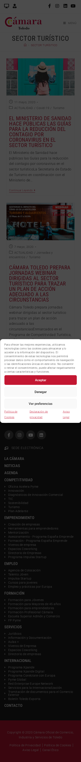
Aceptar (40, 380)
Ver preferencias (40, 403)
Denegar (41, 392)
